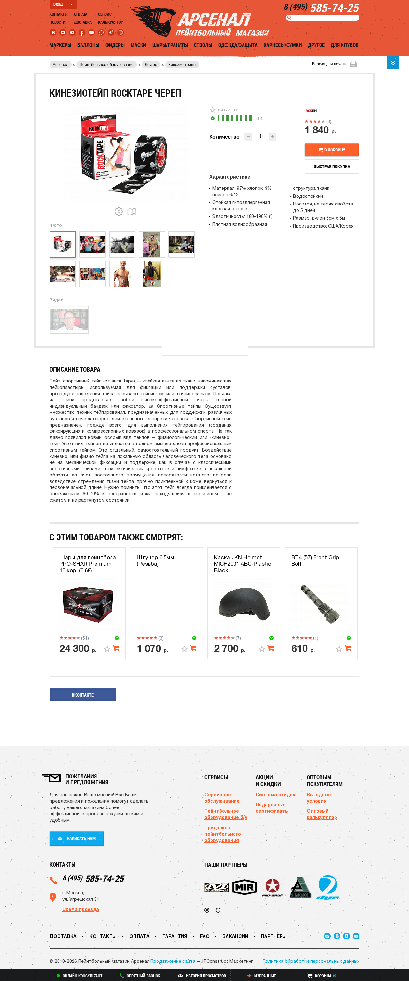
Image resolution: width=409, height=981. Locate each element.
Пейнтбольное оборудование (107, 64)
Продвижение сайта (172, 961)
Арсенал (60, 64)
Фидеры (115, 45)
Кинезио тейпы (182, 64)
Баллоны (88, 45)
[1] (307, 121)
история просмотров (206, 975)
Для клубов (345, 45)
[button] (272, 137)
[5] (323, 121)
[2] (311, 121)
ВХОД (58, 4)
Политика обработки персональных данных (311, 961)
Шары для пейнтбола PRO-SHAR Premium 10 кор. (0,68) (87, 564)
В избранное (228, 110)
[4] (319, 121)
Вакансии (235, 936)
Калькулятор (110, 22)
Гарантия (174, 936)
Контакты (59, 14)
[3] (315, 121)
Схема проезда (80, 909)
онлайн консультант (82, 975)
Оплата (80, 14)
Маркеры (60, 45)
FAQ (205, 936)
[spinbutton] (260, 136)
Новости (58, 22)
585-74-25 (92, 878)
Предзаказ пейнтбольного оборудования (222, 834)
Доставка (83, 22)
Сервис (105, 14)
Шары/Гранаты (170, 45)
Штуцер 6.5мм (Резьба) (155, 560)
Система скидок (275, 794)
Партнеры (274, 936)
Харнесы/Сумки (283, 45)
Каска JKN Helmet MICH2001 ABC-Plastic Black (242, 564)
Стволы (203, 45)
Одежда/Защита (238, 45)
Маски (138, 45)
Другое (316, 45)
